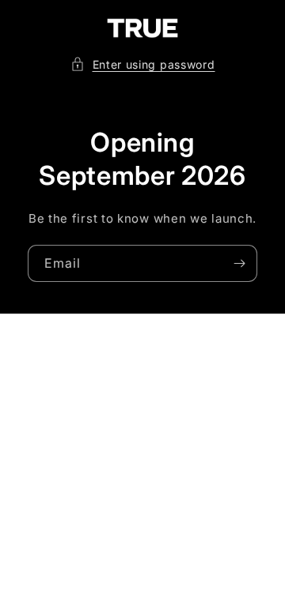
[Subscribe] (239, 263)
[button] (142, 64)
